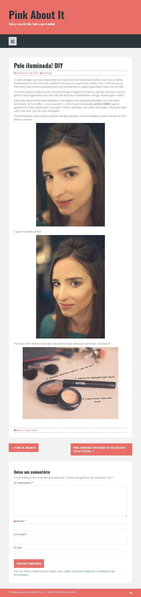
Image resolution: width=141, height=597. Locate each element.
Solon (59, 592)
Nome (21, 521)
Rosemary (47, 73)
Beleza (19, 430)
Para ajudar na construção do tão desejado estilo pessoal (99, 449)
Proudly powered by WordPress (26, 592)
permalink (32, 430)
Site (19, 547)
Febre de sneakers (25, 447)
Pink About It (36, 14)
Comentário (25, 482)
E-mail (22, 534)
